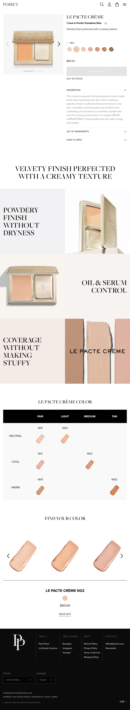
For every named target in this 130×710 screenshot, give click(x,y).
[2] (38, 71)
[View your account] (109, 4)
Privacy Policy (90, 648)
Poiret (10, 4)
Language (41, 673)
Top (122, 701)
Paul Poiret (44, 643)
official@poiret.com (114, 643)
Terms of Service (92, 652)
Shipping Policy (91, 657)
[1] (28, 71)
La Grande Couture (48, 648)
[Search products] (101, 4)
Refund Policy (90, 643)
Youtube (67, 652)
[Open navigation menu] (124, 4)
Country (7, 673)
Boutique (67, 643)
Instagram (67, 648)
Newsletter (110, 648)
